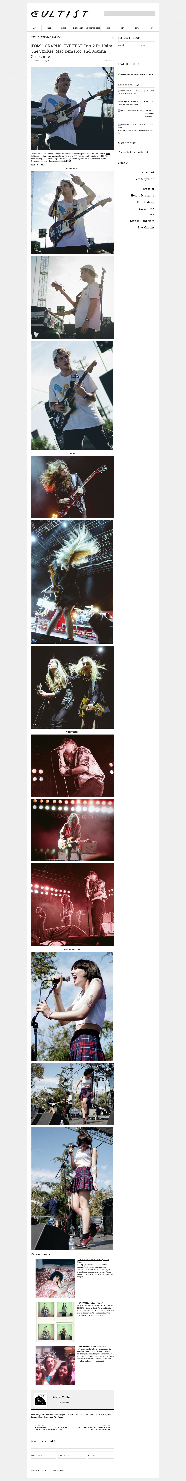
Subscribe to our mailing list (133, 152)
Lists (137, 28)
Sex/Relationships (93, 28)
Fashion (63, 28)
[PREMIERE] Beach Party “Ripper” (90, 1303)
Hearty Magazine (142, 195)
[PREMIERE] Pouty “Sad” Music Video (91, 1346)
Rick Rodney (145, 202)
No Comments (109, 61)
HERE (68, 161)
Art (34, 28)
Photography (78, 28)
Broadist (148, 188)
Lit (122, 28)
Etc (152, 28)
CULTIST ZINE (42, 1471)
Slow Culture (145, 209)
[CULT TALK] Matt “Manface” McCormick (150, 113)
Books (108, 28)
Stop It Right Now (142, 220)
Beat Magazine (144, 179)
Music (49, 28)
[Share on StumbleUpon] (113, 38)
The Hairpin (146, 227)
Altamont (147, 172)
